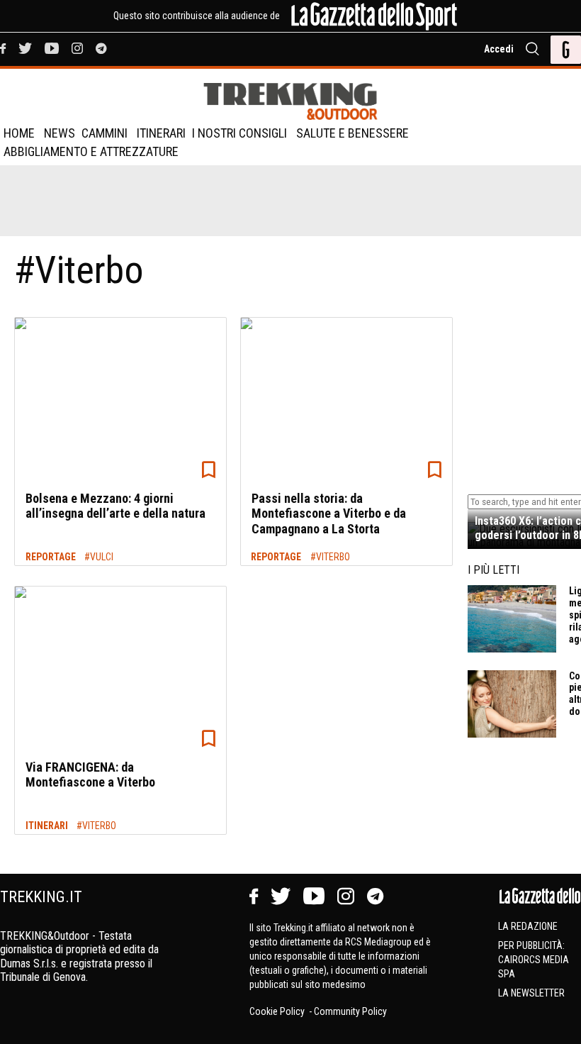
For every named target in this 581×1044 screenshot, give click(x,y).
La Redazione (528, 926)
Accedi (499, 49)
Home (19, 133)
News (59, 133)
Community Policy (350, 1011)
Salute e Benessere (352, 133)
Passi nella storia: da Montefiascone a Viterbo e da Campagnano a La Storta (329, 513)
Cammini (104, 133)
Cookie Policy (278, 1011)
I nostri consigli (239, 133)
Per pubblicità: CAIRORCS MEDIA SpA (533, 959)
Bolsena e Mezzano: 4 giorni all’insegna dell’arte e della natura (115, 506)
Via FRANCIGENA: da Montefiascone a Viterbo (90, 775)
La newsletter (531, 993)
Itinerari (161, 133)
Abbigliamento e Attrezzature (91, 151)
